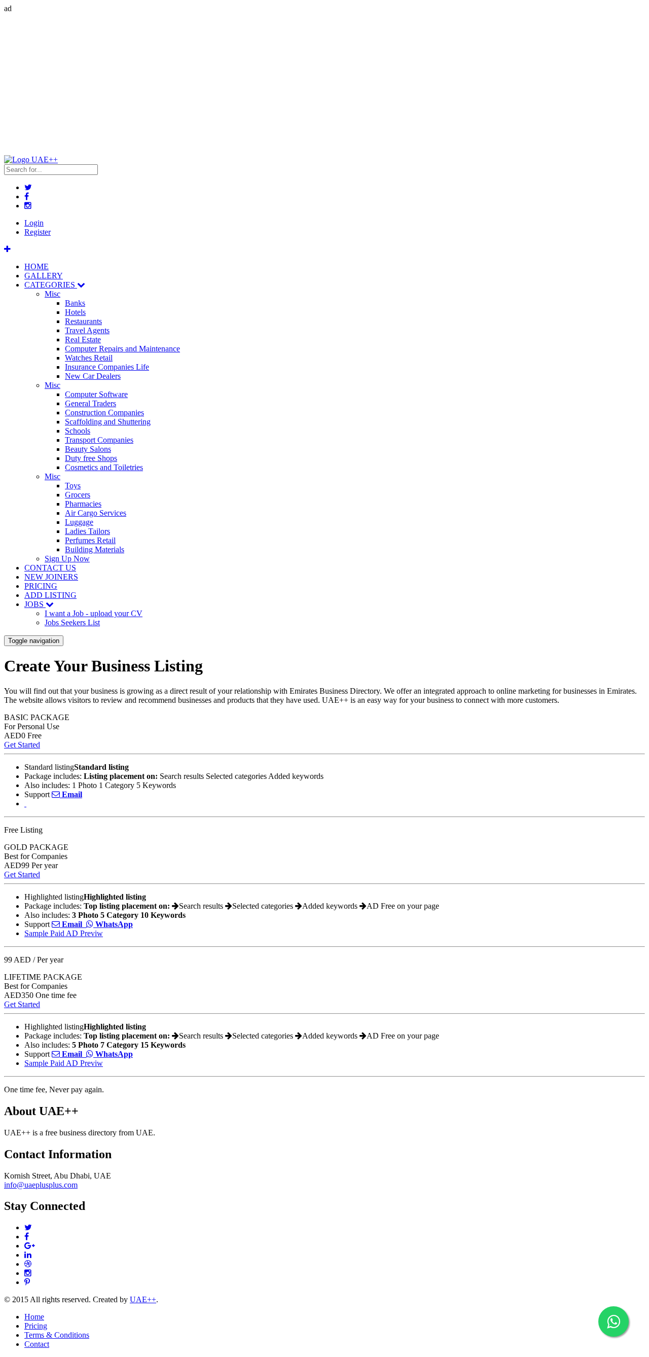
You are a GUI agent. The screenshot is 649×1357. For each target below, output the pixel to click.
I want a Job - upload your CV (93, 613)
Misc (52, 294)
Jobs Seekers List (72, 622)
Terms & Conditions (56, 1335)
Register (37, 232)
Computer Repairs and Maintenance (122, 348)
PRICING (40, 586)
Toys (73, 485)
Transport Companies (99, 440)
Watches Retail (89, 357)
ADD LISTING (50, 595)
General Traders (90, 403)
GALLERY (43, 275)
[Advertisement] (308, 84)
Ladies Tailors (87, 531)
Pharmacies (83, 503)
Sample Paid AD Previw (63, 933)
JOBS (35, 604)
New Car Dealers (93, 376)
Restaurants (83, 321)
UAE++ (143, 1299)
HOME (36, 266)
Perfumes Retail (90, 540)
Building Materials (94, 549)
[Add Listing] (7, 249)
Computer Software (96, 394)
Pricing (35, 1326)
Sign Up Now (67, 558)
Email (71, 794)
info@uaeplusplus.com (41, 1185)
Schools (77, 430)
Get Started (22, 744)
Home (34, 1316)
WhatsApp (113, 924)
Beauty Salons (88, 449)
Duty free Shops (91, 458)
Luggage (79, 522)
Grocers (77, 494)
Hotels (75, 312)
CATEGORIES (50, 284)
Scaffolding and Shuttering (108, 421)
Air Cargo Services (95, 513)
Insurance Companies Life (107, 367)
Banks (75, 303)
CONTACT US (50, 567)
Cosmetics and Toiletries (104, 467)
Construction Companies (104, 412)
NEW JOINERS (51, 577)
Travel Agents (87, 330)
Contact (36, 1344)
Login (34, 223)
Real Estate (83, 339)
